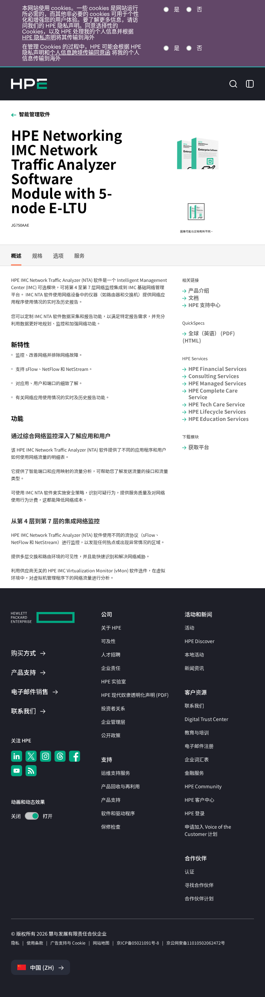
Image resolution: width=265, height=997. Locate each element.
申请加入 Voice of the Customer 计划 (208, 830)
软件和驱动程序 (118, 813)
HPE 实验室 (113, 681)
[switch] (28, 816)
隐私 (15, 943)
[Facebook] (74, 756)
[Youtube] (16, 770)
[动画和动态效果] (32, 816)
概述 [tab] (16, 255)
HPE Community (203, 786)
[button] (233, 83)
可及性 (108, 641)
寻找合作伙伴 (199, 884)
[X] (31, 756)
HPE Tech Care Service (216, 404)
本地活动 (194, 654)
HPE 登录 (195, 813)
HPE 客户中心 (199, 799)
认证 (189, 871)
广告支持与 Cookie (68, 943)
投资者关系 (113, 708)
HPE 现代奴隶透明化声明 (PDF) (135, 694)
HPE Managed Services (217, 383)
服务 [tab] (79, 255)
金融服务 (194, 772)
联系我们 (194, 705)
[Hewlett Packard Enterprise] (29, 84)
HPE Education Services (218, 418)
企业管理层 (113, 721)
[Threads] (60, 756)
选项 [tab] (58, 255)
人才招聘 (110, 654)
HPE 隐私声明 (39, 37)
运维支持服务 (115, 772)
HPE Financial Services (217, 368)
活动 (189, 627)
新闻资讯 (194, 667)
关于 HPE (111, 627)
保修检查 (110, 826)
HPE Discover (199, 641)
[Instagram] (45, 756)
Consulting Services (213, 376)
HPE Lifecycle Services (217, 411)
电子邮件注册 (199, 745)
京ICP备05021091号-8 (138, 943)
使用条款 (35, 943)
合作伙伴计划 (199, 898)
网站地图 (101, 943)
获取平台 (198, 447)
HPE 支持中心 (204, 305)
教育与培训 (197, 732)
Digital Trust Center (206, 718)
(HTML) (192, 340)
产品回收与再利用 (120, 786)
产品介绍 (198, 290)
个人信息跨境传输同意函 (80, 52)
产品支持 (110, 799)
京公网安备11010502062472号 (195, 943)
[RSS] (31, 770)
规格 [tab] (37, 255)
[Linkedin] (16, 756)
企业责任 (110, 667)
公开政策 (110, 735)
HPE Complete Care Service (213, 393)
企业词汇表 (197, 759)
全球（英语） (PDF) (211, 333)
